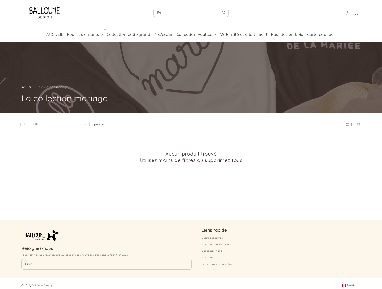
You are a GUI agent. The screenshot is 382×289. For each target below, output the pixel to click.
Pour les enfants (83, 35)
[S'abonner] (187, 264)
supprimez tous (223, 160)
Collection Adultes (194, 35)
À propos (207, 257)
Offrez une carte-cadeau (217, 264)
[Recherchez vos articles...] (224, 12)
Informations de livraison (218, 244)
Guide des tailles (212, 238)
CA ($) (351, 285)
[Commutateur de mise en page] (347, 125)
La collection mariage (52, 87)
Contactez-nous (212, 251)
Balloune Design (42, 285)
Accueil (26, 87)
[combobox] (191, 13)
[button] (356, 13)
